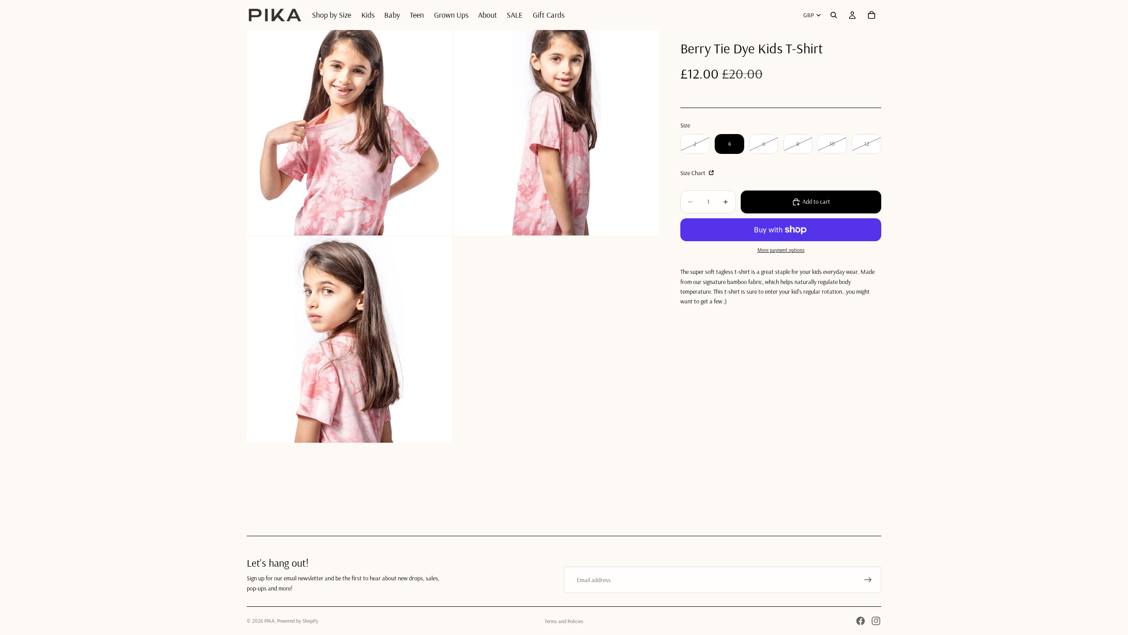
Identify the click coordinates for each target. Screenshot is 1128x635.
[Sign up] (868, 580)
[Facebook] (860, 621)
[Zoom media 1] (349, 132)
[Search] (833, 15)
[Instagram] (876, 621)
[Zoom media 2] (556, 132)
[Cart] (871, 15)
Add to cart (816, 201)
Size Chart (693, 173)
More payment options (781, 250)
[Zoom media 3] (349, 340)
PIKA (269, 620)
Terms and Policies (564, 621)
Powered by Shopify (297, 620)
